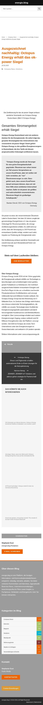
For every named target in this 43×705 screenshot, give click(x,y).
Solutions (19, 69)
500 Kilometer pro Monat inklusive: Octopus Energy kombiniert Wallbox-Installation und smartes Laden (20, 423)
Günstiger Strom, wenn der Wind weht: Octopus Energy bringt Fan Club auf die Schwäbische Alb (19, 455)
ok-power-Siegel (18, 143)
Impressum (29, 702)
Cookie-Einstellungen (11, 688)
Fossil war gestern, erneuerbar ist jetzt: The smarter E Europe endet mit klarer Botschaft (21, 518)
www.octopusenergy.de (30, 334)
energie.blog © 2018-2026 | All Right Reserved (16, 700)
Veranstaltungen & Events (11, 652)
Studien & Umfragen (10, 647)
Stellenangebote (9, 642)
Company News (12, 37)
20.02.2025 (5, 65)
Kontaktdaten (10, 677)
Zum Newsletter (21, 261)
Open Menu (39, 25)
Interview (6, 624)
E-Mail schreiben (12, 551)
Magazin (6, 628)
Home (3, 37)
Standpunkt (7, 638)
